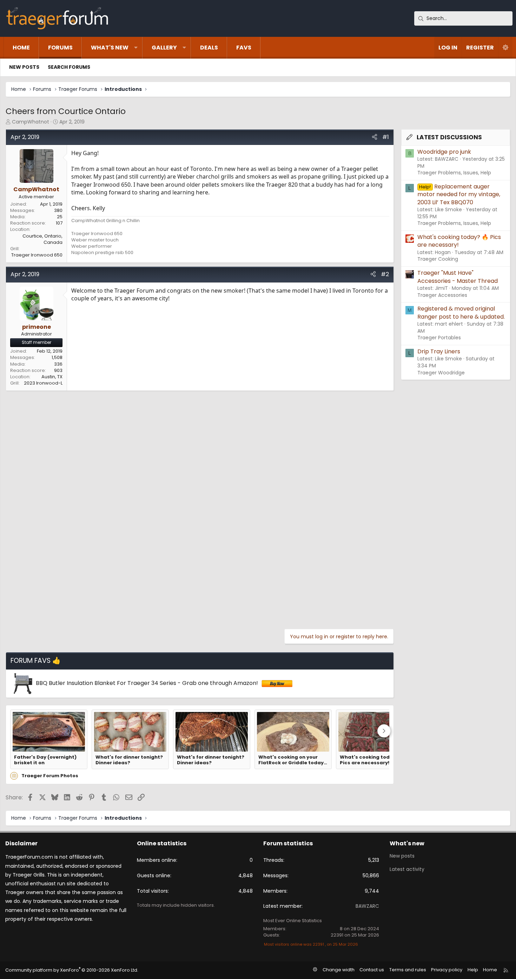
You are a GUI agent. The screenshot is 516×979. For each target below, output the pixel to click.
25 (59, 216)
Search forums (69, 67)
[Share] (374, 137)
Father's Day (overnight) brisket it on (45, 760)
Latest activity (407, 869)
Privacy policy (446, 969)
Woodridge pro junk (444, 152)
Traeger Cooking (437, 258)
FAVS (243, 48)
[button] (136, 48)
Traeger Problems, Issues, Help (454, 172)
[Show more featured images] (384, 731)
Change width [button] (339, 969)
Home (21, 48)
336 (58, 364)
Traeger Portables (439, 337)
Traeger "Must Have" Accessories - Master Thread (457, 277)
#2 (385, 274)
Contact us (371, 969)
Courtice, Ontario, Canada (42, 239)
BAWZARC (367, 906)
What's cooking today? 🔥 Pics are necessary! (372, 760)
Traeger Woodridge (441, 372)
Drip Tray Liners (438, 351)
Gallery (164, 48)
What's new (109, 48)
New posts (24, 67)
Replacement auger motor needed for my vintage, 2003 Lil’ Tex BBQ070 (458, 194)
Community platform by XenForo (71, 970)
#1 (385, 137)
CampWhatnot (30, 121)
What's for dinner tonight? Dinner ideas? (129, 760)
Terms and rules (407, 969)
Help (473, 969)
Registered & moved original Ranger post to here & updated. (461, 312)
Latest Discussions (449, 137)
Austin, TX (51, 376)
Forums (60, 48)
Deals (209, 48)
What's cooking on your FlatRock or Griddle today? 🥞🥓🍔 (292, 760)
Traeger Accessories (442, 295)
